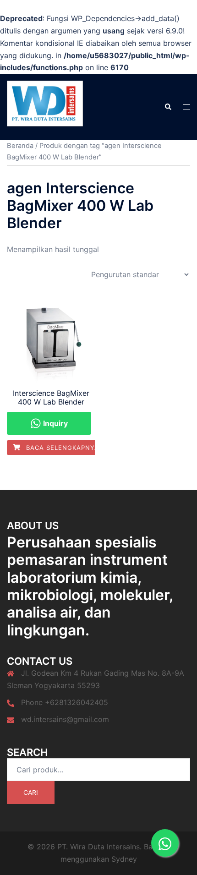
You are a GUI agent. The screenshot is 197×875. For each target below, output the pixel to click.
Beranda (20, 146)
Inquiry (54, 423)
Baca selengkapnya (61, 447)
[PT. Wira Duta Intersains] (45, 106)
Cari (30, 792)
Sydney (124, 859)
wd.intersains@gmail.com (65, 719)
